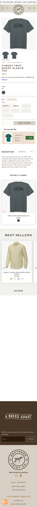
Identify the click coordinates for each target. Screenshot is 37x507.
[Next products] (33, 129)
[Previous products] (28, 129)
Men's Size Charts (18, 486)
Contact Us (18, 501)
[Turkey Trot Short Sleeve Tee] (18, 197)
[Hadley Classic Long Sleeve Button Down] (17, 255)
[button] (7, 8)
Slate (18, 220)
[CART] (34, 8)
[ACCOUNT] (30, 8)
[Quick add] (4, 211)
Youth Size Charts (18, 490)
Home (3, 62)
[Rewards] (5, 502)
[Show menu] (2, 8)
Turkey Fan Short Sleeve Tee (19, 135)
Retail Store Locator (18, 504)
